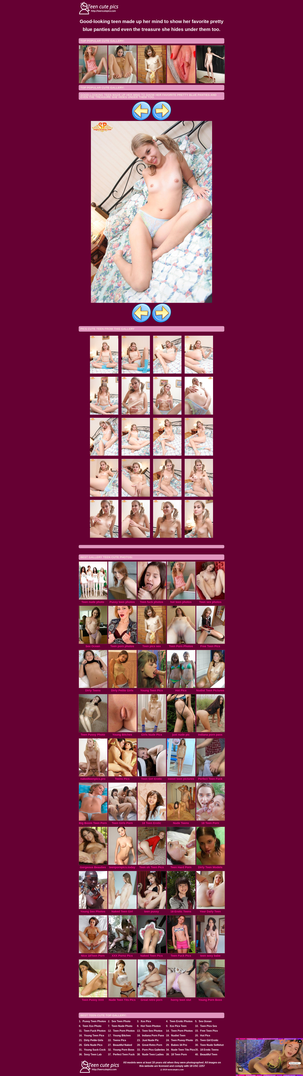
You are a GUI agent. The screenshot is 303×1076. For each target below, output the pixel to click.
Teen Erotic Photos (181, 1021)
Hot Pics (205, 1035)
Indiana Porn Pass (153, 1035)
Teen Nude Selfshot (212, 1045)
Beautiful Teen (208, 1054)
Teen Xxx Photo (92, 1026)
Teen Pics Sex (208, 1026)
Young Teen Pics (94, 1035)
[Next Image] (162, 120)
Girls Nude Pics (93, 1045)
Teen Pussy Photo (182, 1040)
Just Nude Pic (150, 1040)
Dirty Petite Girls (93, 1040)
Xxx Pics (146, 1021)
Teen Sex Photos (152, 1030)
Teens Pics (119, 1040)
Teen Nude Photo (122, 1026)
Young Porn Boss (123, 1049)
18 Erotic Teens (209, 1049)
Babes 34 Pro (179, 1045)
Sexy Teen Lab (93, 1054)
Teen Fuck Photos (95, 1030)
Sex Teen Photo (121, 1021)
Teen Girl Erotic (209, 1040)
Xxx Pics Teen (178, 1026)
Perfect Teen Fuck (124, 1054)
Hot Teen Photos (151, 1026)
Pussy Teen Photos (94, 1021)
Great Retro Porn (152, 1045)
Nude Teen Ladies (153, 1054)
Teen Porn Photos (124, 1030)
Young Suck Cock (95, 1049)
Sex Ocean (205, 1021)
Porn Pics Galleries (153, 1049)
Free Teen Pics (209, 1030)
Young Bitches (122, 1035)
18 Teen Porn (179, 1054)
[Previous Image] (141, 120)
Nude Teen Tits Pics (183, 1049)
